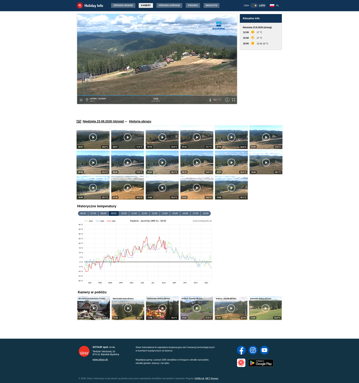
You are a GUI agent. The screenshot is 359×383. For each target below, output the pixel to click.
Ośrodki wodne (123, 5)
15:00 (175, 213)
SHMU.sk (199, 378)
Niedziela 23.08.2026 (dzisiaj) (103, 121)
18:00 (206, 213)
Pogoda (193, 5)
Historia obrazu (140, 121)
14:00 (165, 213)
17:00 (195, 213)
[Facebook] (241, 350)
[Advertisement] (261, 82)
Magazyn (211, 5)
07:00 (93, 213)
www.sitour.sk (100, 359)
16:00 (185, 213)
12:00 (144, 213)
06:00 (83, 213)
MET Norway (211, 378)
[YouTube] (264, 350)
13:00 (154, 213)
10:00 (124, 213)
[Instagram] (252, 350)
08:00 (103, 213)
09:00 (114, 213)
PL (277, 5)
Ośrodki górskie (169, 5)
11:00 (134, 213)
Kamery (146, 5)
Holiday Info (87, 3)
